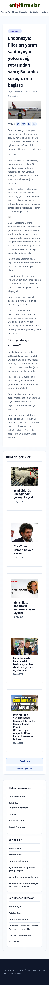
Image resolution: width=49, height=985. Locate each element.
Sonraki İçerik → (24, 768)
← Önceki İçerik (24, 761)
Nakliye (12, 814)
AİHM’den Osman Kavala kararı (24, 877)
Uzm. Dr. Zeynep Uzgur (20, 935)
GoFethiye (14, 941)
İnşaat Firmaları (17, 827)
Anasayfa (5, 12)
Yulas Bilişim (15, 848)
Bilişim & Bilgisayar (18, 807)
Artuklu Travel (16, 854)
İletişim (44, 12)
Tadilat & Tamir (16, 820)
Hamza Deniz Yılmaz (19, 861)
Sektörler (34, 12)
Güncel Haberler (20, 12)
